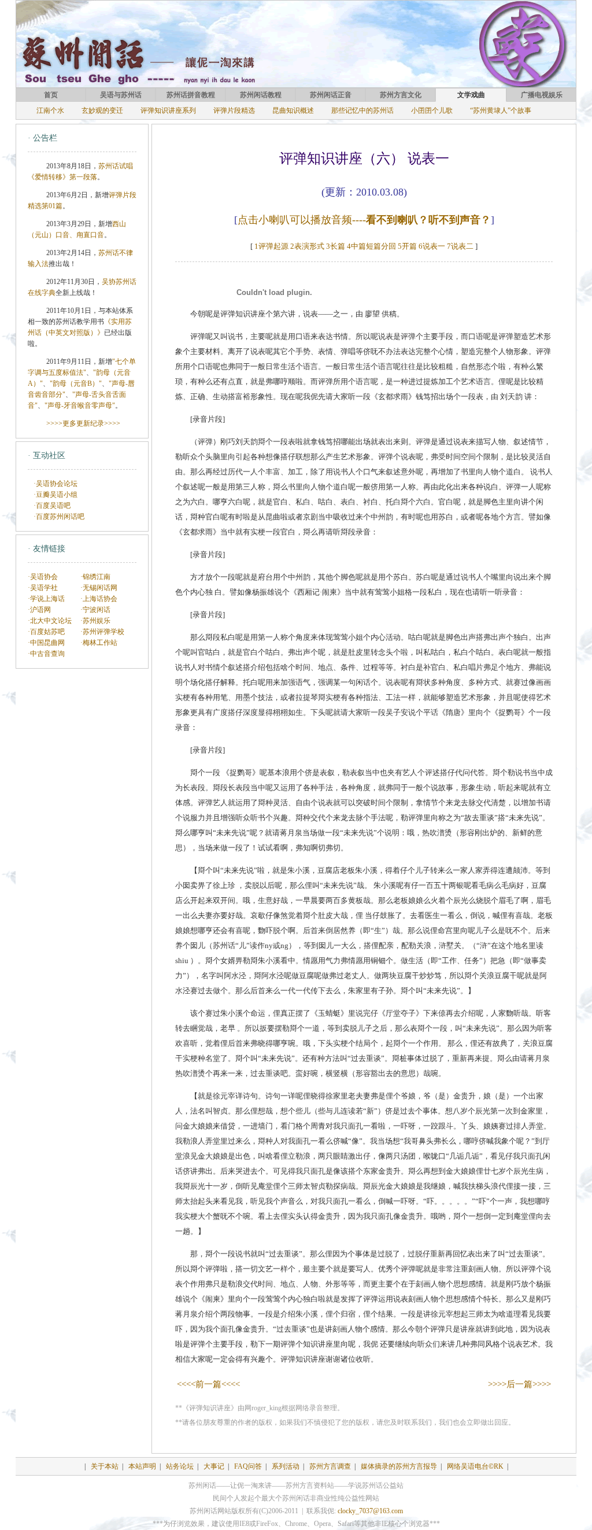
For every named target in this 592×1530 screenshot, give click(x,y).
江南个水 (50, 110)
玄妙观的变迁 (102, 110)
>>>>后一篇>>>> (519, 1384)
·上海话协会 (98, 599)
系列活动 (285, 1466)
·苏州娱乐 (95, 621)
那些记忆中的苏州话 (362, 110)
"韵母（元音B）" (76, 383)
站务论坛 (180, 1466)
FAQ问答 (248, 1466)
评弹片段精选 (234, 110)
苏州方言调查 (330, 1466)
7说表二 (460, 246)
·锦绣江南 (95, 577)
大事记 (214, 1466)
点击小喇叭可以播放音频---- (364, 220)
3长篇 (335, 246)
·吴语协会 (43, 577)
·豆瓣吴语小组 (55, 495)
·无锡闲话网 (98, 588)
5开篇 (407, 246)
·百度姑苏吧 (46, 632)
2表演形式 (307, 246)
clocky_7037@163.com (370, 1511)
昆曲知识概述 (293, 110)
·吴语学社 (43, 588)
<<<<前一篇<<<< (208, 1384)
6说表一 (432, 246)
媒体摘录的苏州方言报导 (399, 1466)
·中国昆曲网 (46, 643)
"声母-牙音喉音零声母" (80, 405)
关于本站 (105, 1466)
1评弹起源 (271, 246)
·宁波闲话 (95, 610)
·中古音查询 (46, 654)
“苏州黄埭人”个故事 (500, 110)
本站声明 (142, 1466)
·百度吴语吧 (52, 506)
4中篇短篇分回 (371, 246)
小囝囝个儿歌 (432, 110)
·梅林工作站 (98, 643)
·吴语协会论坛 (55, 484)
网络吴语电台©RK (475, 1466)
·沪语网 (39, 610)
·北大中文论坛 (50, 621)
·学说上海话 (46, 599)
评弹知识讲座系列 (168, 110)
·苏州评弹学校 (102, 632)
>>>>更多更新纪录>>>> (83, 423)
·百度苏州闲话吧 (59, 517)
